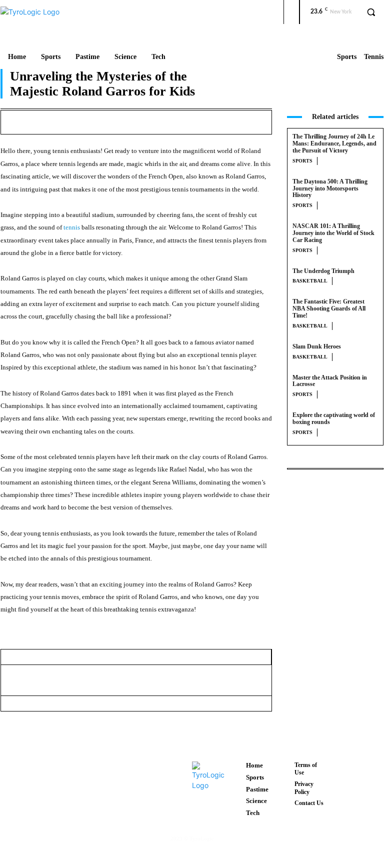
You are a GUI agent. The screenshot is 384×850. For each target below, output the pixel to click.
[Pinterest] (200, 120)
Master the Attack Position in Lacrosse (329, 381)
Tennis (374, 56)
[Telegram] (182, 680)
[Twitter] (177, 120)
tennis (72, 227)
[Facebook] (154, 120)
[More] (228, 680)
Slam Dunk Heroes (316, 346)
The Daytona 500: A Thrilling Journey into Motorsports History (330, 188)
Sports (346, 56)
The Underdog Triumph (323, 271)
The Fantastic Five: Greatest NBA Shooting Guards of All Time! (329, 308)
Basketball (310, 281)
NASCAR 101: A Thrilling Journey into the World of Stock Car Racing (333, 233)
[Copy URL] (205, 680)
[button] (371, 12)
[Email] (246, 120)
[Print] (269, 120)
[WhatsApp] (223, 120)
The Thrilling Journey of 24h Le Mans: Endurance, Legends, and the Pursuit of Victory (334, 143)
